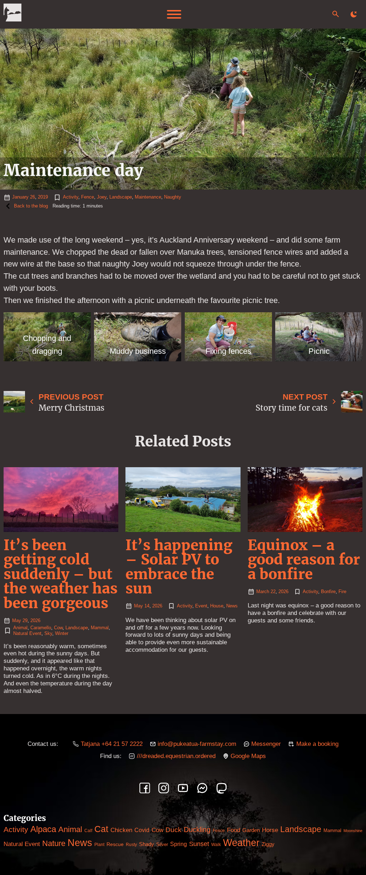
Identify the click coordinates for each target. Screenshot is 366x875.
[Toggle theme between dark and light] (353, 14)
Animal (20, 627)
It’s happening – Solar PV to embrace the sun (178, 566)
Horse (270, 830)
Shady (146, 844)
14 (146, 605)
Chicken (121, 830)
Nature (53, 843)
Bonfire (328, 591)
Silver (162, 844)
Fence (87, 197)
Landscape (120, 197)
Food (233, 830)
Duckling (197, 830)
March (262, 591)
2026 (35, 620)
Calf (88, 830)
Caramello (40, 627)
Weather (241, 842)
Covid (141, 830)
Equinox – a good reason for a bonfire (304, 559)
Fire (342, 591)
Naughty (172, 197)
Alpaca (43, 829)
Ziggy (268, 844)
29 (25, 620)
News (232, 605)
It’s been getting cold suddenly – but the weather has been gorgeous (61, 574)
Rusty (131, 844)
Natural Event (27, 633)
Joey (102, 197)
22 (273, 591)
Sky (48, 633)
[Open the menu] (174, 14)
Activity (70, 197)
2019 (43, 197)
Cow (58, 627)
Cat (101, 829)
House (216, 605)
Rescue (115, 844)
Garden (251, 830)
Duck (173, 830)
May (16, 620)
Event (201, 605)
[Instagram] (163, 788)
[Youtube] (183, 788)
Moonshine (352, 830)
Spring (178, 844)
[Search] (336, 14)
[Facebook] (144, 788)
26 (32, 197)
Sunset (199, 843)
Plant (99, 844)
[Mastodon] (221, 788)
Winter (61, 633)
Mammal (100, 627)
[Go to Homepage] (12, 14)
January (20, 197)
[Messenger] (202, 788)
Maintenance (148, 197)
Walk (216, 844)
